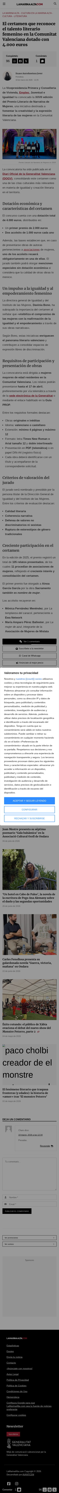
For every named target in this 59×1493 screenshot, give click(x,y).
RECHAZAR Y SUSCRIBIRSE (29, 818)
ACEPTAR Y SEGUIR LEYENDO (29, 800)
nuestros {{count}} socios (29, 679)
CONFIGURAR (29, 809)
